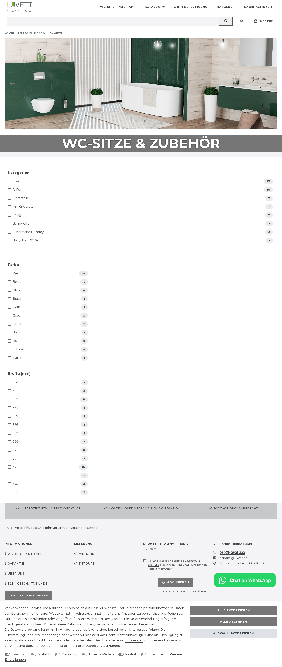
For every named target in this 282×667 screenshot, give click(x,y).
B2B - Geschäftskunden (29, 583)
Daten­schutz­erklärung (102, 646)
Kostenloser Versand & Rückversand (143, 508)
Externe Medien (101, 654)
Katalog (153, 7)
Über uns (16, 573)
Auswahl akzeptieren (233, 633)
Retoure (87, 563)
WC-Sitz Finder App (118, 7)
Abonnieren (178, 582)
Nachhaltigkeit (258, 7)
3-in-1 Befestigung (191, 7)
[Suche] (226, 21)
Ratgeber (226, 7)
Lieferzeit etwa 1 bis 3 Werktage (51, 508)
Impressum (134, 640)
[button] (14, 83)
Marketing (70, 654)
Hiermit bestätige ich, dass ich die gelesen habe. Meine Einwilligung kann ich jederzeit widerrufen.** (177, 564)
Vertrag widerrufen (28, 595)
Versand (87, 553)
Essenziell (19, 654)
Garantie (16, 563)
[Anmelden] (242, 21)
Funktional (156, 654)
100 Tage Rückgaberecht (236, 508)
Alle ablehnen (233, 621)
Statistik (44, 654)
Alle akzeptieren (233, 610)
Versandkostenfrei (84, 528)
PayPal (130, 654)
